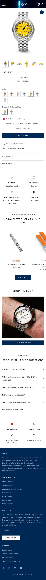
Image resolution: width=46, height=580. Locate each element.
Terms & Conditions (10, 554)
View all (23, 278)
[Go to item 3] (20, 64)
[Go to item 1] (5, 64)
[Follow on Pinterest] (15, 568)
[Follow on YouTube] (21, 568)
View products (23, 343)
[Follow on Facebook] (3, 568)
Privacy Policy (7, 557)
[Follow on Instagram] (9, 568)
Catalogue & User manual (12, 489)
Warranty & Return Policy (12, 561)
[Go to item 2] (12, 64)
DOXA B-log (7, 496)
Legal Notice (7, 550)
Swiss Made (7, 485)
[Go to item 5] (34, 64)
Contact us (6, 493)
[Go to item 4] (27, 64)
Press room (6, 500)
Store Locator (7, 482)
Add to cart (23, 136)
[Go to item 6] (41, 64)
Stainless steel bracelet (15, 264)
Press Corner (7, 504)
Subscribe (10, 538)
